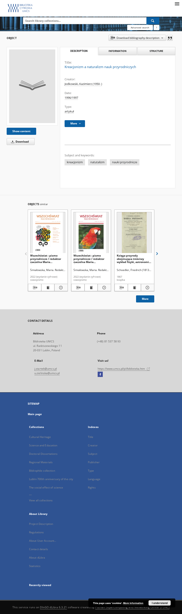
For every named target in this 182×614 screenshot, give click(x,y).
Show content (21, 131)
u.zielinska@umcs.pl (47, 373)
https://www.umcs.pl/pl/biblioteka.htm (122, 369)
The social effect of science (46, 487)
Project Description (41, 524)
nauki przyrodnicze (124, 162)
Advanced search (140, 27)
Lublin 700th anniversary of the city (51, 479)
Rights (92, 487)
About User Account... (42, 541)
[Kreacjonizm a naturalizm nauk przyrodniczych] (32, 86)
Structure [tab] (156, 51)
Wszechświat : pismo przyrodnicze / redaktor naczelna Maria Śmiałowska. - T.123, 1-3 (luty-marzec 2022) (45, 259)
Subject (92, 454)
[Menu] (177, 3)
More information (133, 603)
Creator (93, 445)
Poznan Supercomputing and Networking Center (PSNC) (132, 607)
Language (94, 479)
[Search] (152, 20)
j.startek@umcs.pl (45, 369)
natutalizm (97, 162)
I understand (160, 603)
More (145, 299)
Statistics (34, 566)
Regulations (36, 532)
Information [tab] (118, 51)
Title (90, 437)
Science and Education (43, 445)
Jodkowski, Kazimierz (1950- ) (83, 84)
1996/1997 (71, 98)
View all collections (41, 500)
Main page (35, 414)
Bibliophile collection (42, 471)
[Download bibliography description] (34, 287)
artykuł (69, 111)
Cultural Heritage (40, 437)
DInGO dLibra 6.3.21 (53, 607)
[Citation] (170, 38)
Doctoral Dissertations (43, 454)
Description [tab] (78, 51)
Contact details (38, 549)
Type (91, 471)
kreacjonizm (75, 162)
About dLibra (37, 557)
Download (22, 141)
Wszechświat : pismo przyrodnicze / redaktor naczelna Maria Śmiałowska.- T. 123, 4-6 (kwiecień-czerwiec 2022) (89, 259)
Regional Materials (41, 462)
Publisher (94, 462)
